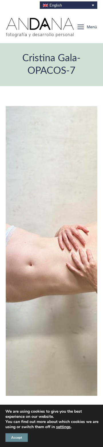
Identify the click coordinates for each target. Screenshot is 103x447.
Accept (16, 437)
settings (63, 427)
